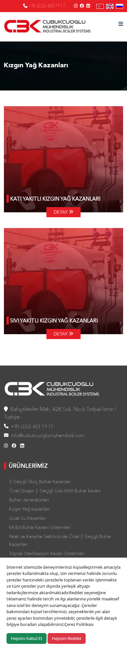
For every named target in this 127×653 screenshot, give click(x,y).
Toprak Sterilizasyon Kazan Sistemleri (46, 553)
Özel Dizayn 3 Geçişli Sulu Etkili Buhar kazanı (55, 491)
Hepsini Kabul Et (26, 638)
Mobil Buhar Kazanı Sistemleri (39, 527)
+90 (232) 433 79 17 (46, 5)
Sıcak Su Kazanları (27, 518)
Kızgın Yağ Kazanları (29, 509)
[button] (121, 24)
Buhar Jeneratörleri (29, 500)
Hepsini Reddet (66, 638)
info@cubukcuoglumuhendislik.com (46, 435)
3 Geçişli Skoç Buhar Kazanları (40, 481)
